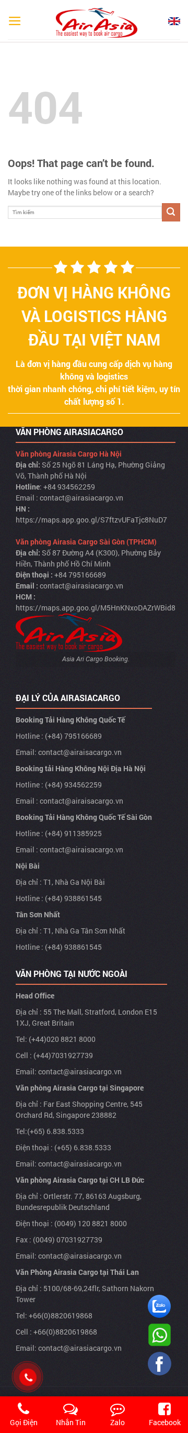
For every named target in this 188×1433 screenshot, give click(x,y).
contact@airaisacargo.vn (80, 752)
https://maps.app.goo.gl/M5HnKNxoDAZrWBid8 (95, 608)
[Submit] (171, 212)
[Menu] (15, 21)
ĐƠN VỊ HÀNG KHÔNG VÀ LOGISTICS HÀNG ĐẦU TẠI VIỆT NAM (94, 316)
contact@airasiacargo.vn (81, 498)
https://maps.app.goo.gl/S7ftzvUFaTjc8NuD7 (91, 520)
